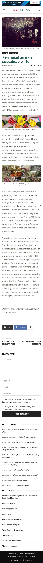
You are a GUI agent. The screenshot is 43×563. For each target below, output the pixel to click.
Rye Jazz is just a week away (12, 519)
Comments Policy (12, 554)
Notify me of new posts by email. (16, 409)
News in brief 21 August (10, 525)
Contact (32, 556)
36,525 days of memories (27, 437)
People (5, 53)
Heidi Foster (8, 65)
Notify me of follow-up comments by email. (20, 407)
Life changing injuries (21, 470)
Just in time (6, 514)
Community (13, 53)
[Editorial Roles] (21, 3)
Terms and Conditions (27, 554)
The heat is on (7, 535)
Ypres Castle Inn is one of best (13, 530)
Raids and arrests (8, 503)
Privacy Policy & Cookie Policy (18, 556)
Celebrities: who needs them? (25, 442)
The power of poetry (9, 546)
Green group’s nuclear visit (9, 342)
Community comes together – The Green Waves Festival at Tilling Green (19, 497)
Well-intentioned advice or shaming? (25, 475)
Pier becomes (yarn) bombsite (31, 342)
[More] (30, 327)
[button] (4, 10)
